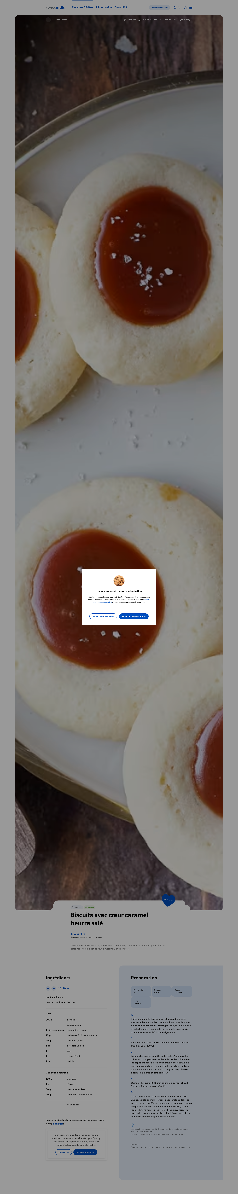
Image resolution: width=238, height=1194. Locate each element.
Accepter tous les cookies (134, 616)
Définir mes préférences (103, 616)
